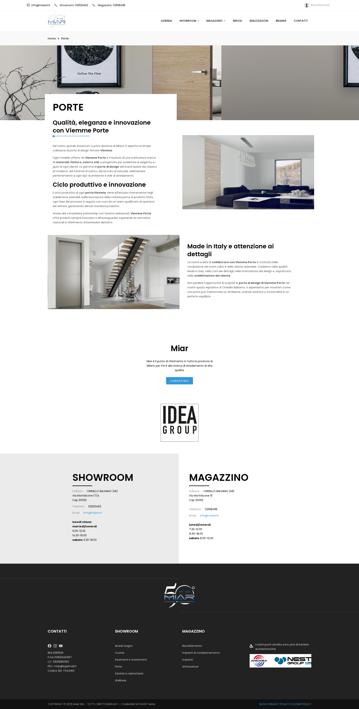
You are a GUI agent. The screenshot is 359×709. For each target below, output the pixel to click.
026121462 (94, 506)
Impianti (187, 660)
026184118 (211, 509)
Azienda (166, 21)
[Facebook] (49, 646)
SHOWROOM (188, 21)
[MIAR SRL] (179, 595)
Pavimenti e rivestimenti (131, 660)
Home (52, 38)
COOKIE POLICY (301, 704)
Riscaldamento (192, 646)
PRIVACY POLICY (279, 704)
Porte (118, 666)
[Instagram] (55, 646)
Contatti (301, 21)
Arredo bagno (124, 646)
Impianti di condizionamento (201, 653)
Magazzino (214, 21)
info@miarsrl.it (40, 5)
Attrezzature (190, 666)
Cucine (119, 653)
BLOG (263, 704)
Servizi (237, 21)
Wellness (120, 680)
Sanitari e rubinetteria (129, 673)
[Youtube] (61, 646)
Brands (281, 21)
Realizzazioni (259, 21)
